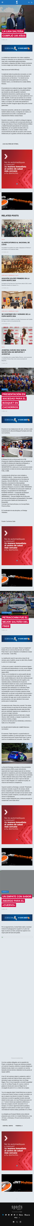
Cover (20, 1211)
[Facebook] (13, 1221)
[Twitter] (17, 1221)
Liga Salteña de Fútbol (11, 144)
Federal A (5, 891)
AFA (21, 1215)
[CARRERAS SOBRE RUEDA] (14, 1214)
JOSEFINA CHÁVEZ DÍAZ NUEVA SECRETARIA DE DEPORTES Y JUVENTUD (14, 352)
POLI (15, 1217)
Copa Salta (5, 275)
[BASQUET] (6, 1214)
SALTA (3, 26)
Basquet (4, 389)
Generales (11, 275)
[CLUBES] (3, 1214)
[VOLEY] (8, 1214)
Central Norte (8, 1125)
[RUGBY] (11, 1214)
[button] (2, 2)
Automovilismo (6, 612)
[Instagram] (20, 1221)
